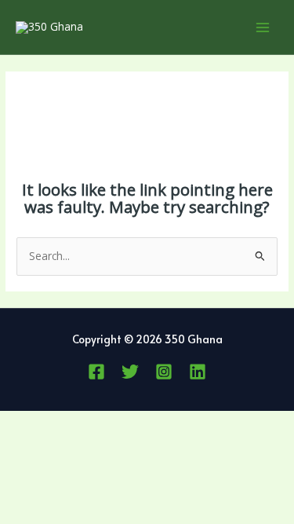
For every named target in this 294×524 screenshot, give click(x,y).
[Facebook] (96, 371)
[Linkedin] (197, 371)
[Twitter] (130, 371)
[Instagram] (163, 371)
